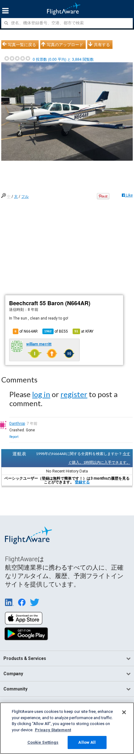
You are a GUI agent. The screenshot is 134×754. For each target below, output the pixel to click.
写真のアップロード (65, 44)
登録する (82, 482)
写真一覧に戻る (22, 44)
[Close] (124, 712)
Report (13, 437)
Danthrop (17, 423)
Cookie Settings (43, 742)
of (56, 331)
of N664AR (26, 331)
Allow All (87, 742)
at (83, 331)
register (73, 394)
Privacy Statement (53, 730)
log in (41, 394)
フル (25, 196)
